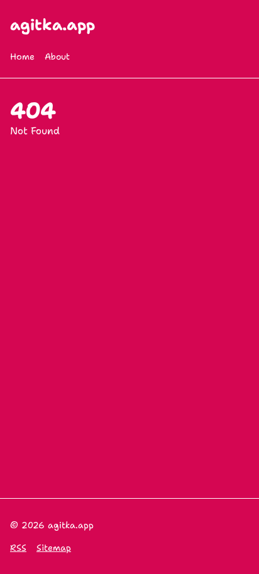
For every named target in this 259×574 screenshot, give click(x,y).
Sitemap (53, 547)
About (57, 56)
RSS (18, 547)
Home (22, 56)
